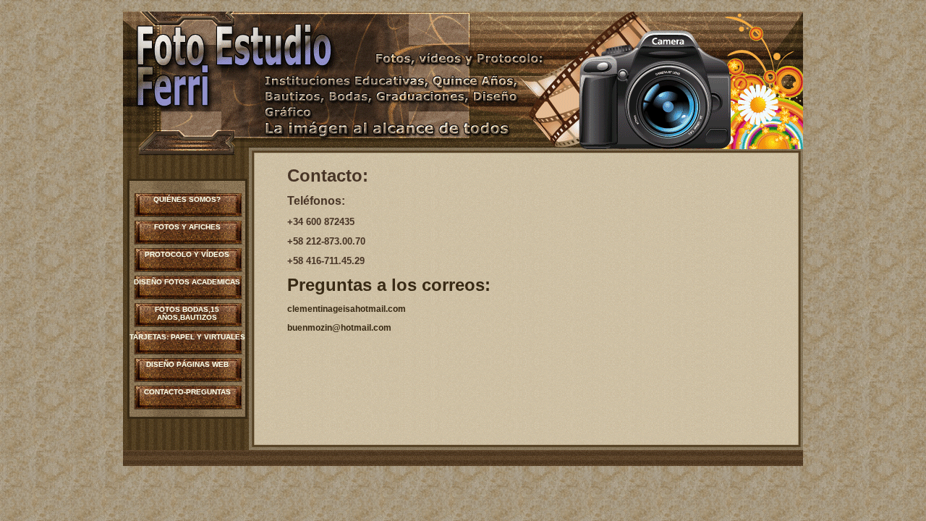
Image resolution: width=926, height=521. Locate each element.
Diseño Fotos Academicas (187, 282)
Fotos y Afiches (187, 227)
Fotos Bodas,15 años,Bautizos (187, 313)
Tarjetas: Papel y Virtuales (187, 337)
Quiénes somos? (187, 199)
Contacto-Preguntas (187, 392)
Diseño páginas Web (187, 364)
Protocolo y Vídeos (187, 254)
